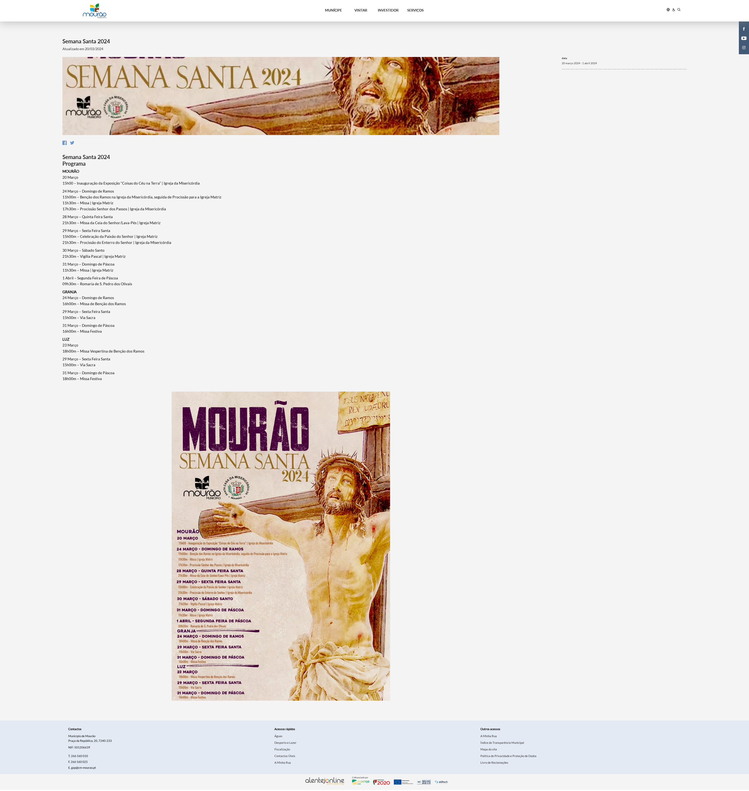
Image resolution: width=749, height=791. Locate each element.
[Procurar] (679, 10)
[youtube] (744, 38)
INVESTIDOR (388, 10)
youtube (741, 42)
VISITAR (360, 10)
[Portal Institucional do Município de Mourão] (142, 11)
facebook (741, 32)
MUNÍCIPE (333, 10)
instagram (741, 51)
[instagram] (744, 47)
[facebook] (744, 28)
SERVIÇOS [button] (415, 10)
